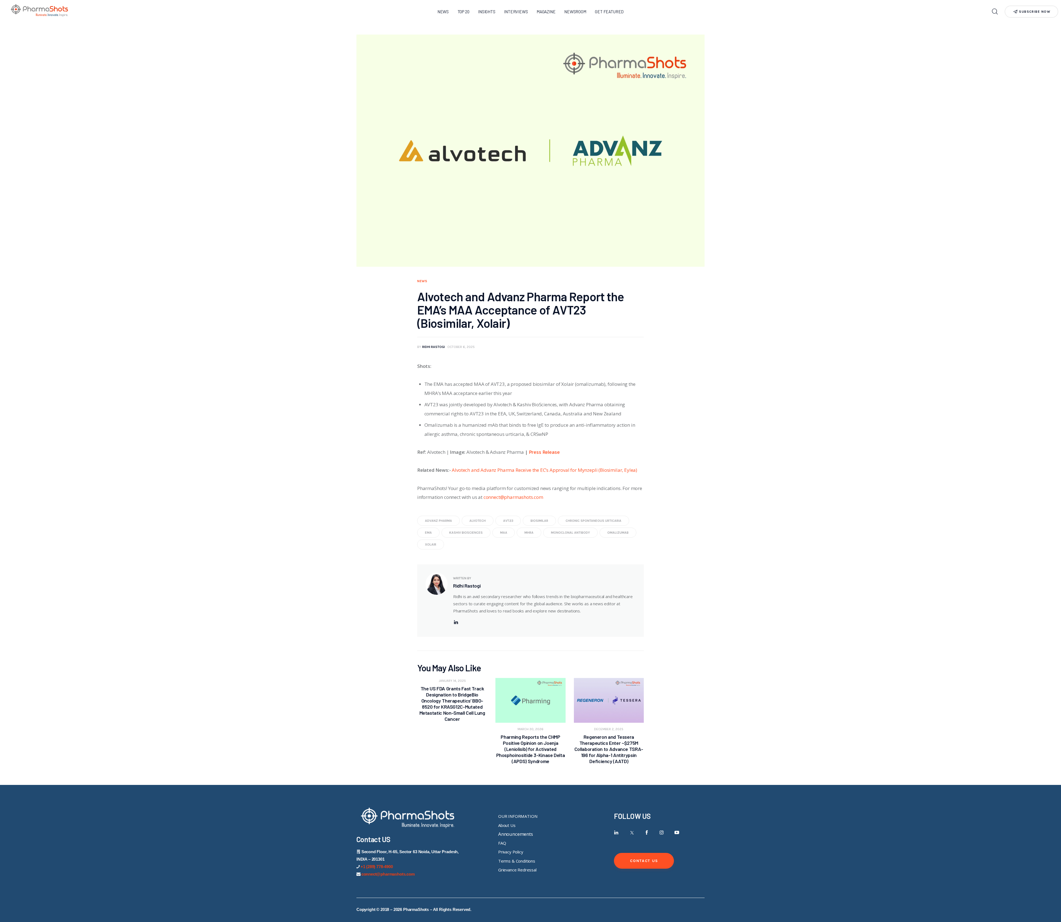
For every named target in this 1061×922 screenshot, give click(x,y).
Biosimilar (539, 521)
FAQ (502, 843)
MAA (503, 533)
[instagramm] (661, 832)
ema (428, 533)
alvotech (477, 521)
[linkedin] (456, 622)
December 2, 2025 (608, 729)
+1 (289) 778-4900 (377, 866)
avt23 (508, 521)
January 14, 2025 (452, 681)
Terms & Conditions (516, 861)
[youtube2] (676, 832)
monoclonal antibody (570, 533)
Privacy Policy (510, 852)
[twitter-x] (631, 832)
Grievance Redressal (517, 870)
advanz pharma (438, 521)
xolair (430, 544)
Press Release (544, 452)
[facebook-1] (646, 832)
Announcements (515, 834)
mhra (529, 533)
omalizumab (618, 533)
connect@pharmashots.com (513, 497)
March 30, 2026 (530, 729)
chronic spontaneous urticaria (593, 521)
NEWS (422, 281)
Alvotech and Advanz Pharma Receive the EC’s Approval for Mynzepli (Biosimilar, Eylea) (544, 470)
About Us (507, 825)
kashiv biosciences (466, 533)
